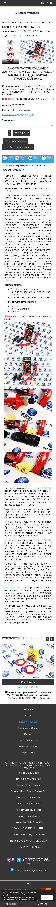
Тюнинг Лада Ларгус (28, 816)
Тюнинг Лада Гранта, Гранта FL (28, 791)
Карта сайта (28, 752)
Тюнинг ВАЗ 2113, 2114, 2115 (28, 822)
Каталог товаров (28, 721)
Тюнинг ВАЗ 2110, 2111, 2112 (28, 828)
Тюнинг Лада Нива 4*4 (28, 803)
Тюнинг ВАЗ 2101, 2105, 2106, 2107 (28, 840)
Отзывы (28, 734)
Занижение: (8, 120)
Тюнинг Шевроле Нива (28, 809)
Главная (28, 709)
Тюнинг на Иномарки (28, 847)
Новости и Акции (28, 740)
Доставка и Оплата (28, 728)
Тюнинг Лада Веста (28, 772)
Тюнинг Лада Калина (28, 797)
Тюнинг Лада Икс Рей (28, 779)
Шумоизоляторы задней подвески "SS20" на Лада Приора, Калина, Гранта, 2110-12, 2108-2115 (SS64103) (28, 695)
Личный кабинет (28, 746)
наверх (43, 904)
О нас (28, 715)
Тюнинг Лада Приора (28, 785)
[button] (10, 61)
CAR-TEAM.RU (44, 488)
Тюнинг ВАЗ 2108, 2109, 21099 (28, 834)
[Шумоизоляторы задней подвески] (28, 661)
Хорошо (46, 897)
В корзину (23, 132)
